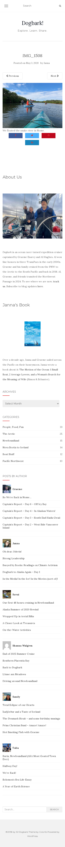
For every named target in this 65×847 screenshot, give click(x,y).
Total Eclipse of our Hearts (18, 705)
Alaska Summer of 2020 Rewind (20, 609)
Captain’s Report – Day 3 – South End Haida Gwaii (31, 517)
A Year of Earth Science (16, 786)
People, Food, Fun (13, 427)
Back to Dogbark (12, 667)
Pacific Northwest (13, 461)
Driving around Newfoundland (20, 681)
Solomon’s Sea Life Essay (17, 779)
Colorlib (43, 832)
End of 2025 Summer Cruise (19, 653)
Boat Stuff (8, 454)
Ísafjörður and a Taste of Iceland (21, 711)
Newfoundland (11, 440)
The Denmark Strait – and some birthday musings (31, 718)
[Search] (60, 6)
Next (54, 75)
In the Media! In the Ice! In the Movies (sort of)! (30, 578)
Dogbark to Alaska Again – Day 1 (21, 572)
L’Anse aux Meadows (14, 674)
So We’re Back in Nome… (17, 497)
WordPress (32, 836)
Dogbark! (32, 23)
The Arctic (9, 433)
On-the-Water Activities (17, 629)
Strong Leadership (14, 558)
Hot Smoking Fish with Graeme (21, 732)
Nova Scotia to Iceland (15, 447)
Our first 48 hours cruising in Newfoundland (28, 602)
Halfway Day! (10, 766)
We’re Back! (9, 772)
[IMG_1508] (32, 105)
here (40, 286)
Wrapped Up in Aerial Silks (18, 616)
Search (54, 809)
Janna (47, 63)
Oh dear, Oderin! (12, 551)
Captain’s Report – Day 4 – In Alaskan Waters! (29, 510)
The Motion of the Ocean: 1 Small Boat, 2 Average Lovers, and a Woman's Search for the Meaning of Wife (31, 374)
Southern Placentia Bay (16, 660)
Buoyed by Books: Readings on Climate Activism (30, 565)
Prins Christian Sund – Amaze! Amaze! (24, 725)
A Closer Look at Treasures (19, 623)
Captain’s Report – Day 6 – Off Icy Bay (24, 504)
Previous (13, 75)
